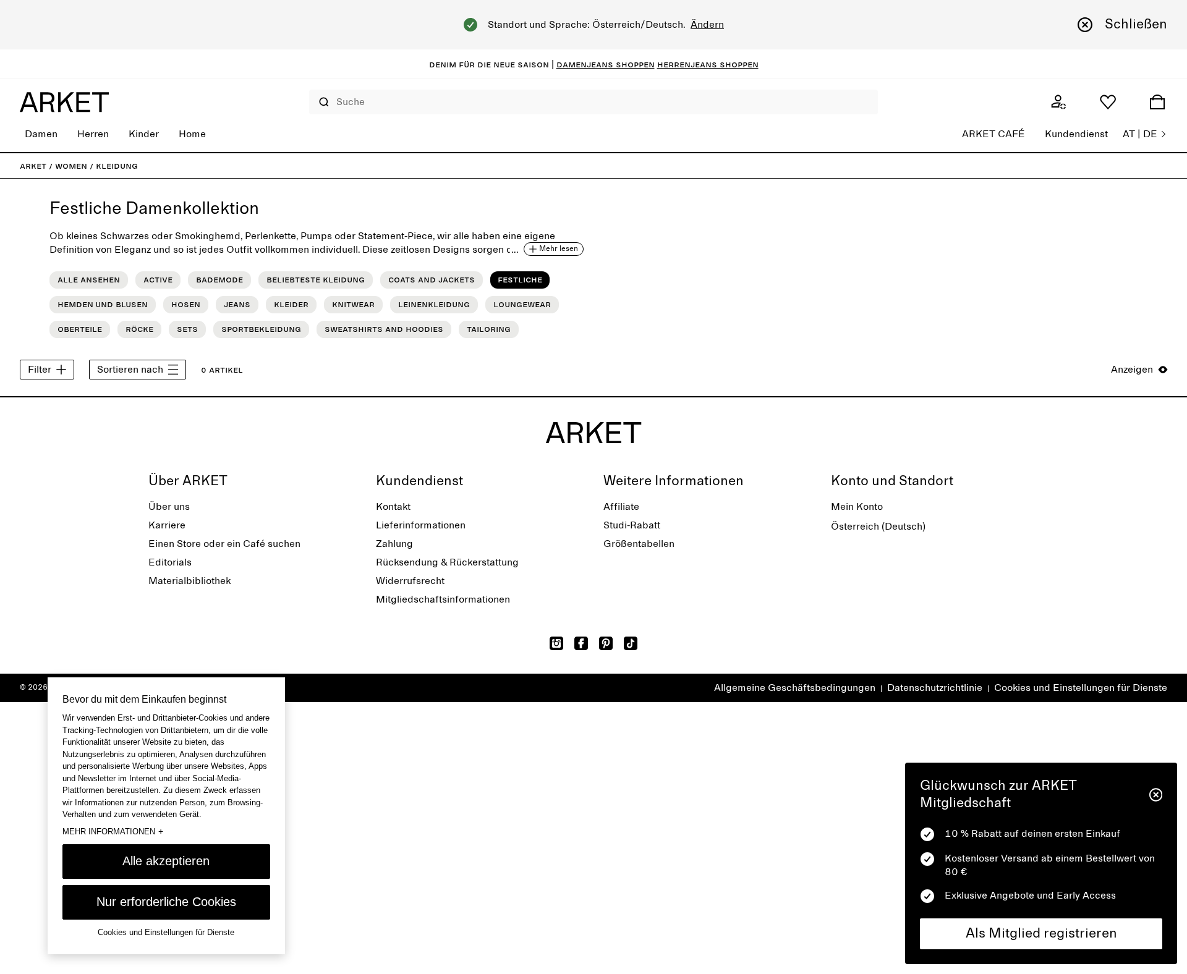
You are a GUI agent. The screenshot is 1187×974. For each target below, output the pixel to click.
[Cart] (1157, 102)
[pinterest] (605, 643)
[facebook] (581, 643)
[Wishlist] (1108, 102)
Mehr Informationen (112, 831)
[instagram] (556, 643)
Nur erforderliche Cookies (166, 901)
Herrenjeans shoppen (708, 64)
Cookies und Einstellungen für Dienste (1080, 688)
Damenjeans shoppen (605, 64)
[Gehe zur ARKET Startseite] (64, 101)
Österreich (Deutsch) (878, 526)
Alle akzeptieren (166, 861)
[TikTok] (630, 643)
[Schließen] (1155, 794)
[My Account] (1058, 102)
